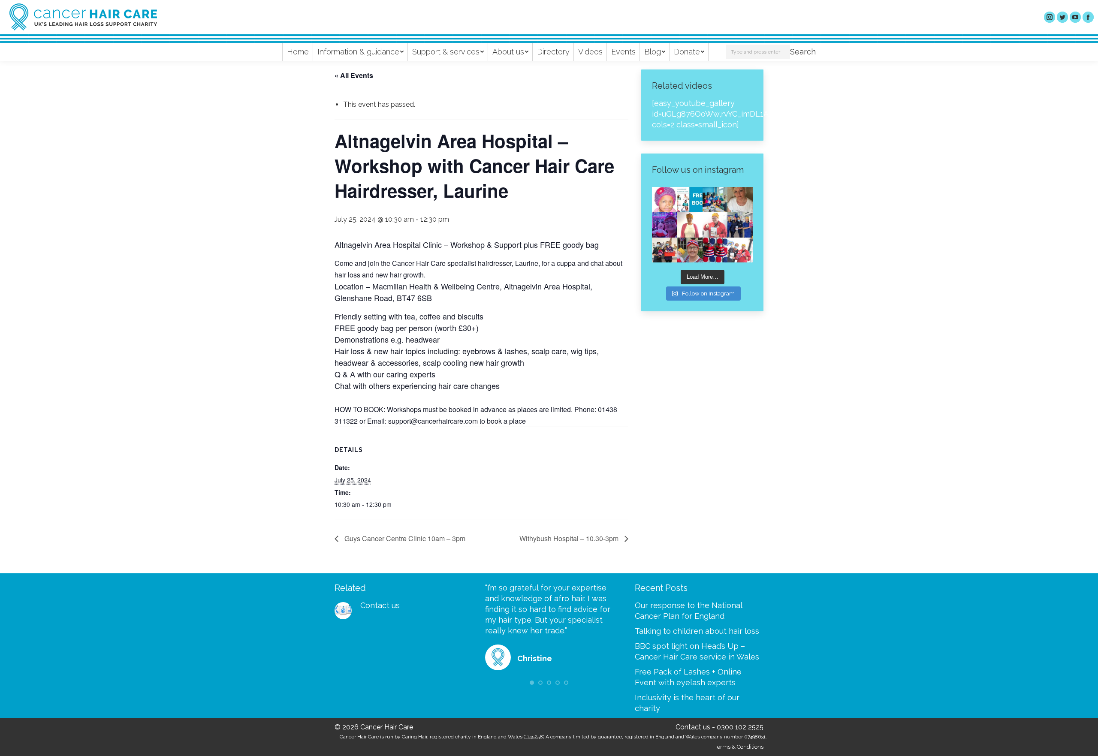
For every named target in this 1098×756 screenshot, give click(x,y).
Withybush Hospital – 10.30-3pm (569, 538)
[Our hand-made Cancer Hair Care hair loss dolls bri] (715, 250)
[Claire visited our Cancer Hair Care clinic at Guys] (740, 250)
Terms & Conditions (739, 747)
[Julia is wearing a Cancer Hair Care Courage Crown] (690, 225)
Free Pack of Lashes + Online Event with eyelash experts (688, 677)
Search (803, 51)
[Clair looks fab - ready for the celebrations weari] (715, 225)
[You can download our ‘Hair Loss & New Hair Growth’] (690, 199)
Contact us (380, 605)
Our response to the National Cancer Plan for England (688, 610)
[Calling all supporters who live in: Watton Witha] (664, 199)
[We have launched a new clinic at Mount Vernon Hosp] (740, 225)
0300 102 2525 (740, 727)
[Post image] (343, 610)
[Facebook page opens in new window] (1088, 17)
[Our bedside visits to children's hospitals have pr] (664, 250)
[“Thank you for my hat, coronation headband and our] (664, 225)
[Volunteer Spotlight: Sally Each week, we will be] (740, 199)
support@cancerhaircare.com (433, 421)
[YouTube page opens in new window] (1075, 17)
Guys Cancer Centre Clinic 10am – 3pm (404, 538)
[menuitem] (298, 52)
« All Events (354, 75)
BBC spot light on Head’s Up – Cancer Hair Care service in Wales (697, 651)
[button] (532, 683)
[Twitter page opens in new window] (1062, 17)
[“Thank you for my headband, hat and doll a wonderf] (690, 250)
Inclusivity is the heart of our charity (687, 703)
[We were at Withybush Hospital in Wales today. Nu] (715, 199)
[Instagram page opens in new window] (1049, 17)
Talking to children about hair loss (697, 631)
